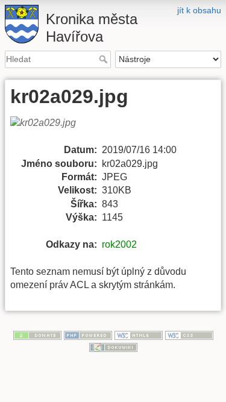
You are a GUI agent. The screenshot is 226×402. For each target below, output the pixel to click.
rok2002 (119, 244)
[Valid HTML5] (139, 334)
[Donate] (37, 334)
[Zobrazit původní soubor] (50, 129)
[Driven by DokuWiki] (113, 346)
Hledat (104, 59)
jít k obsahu (199, 10)
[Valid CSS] (189, 334)
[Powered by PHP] (88, 334)
